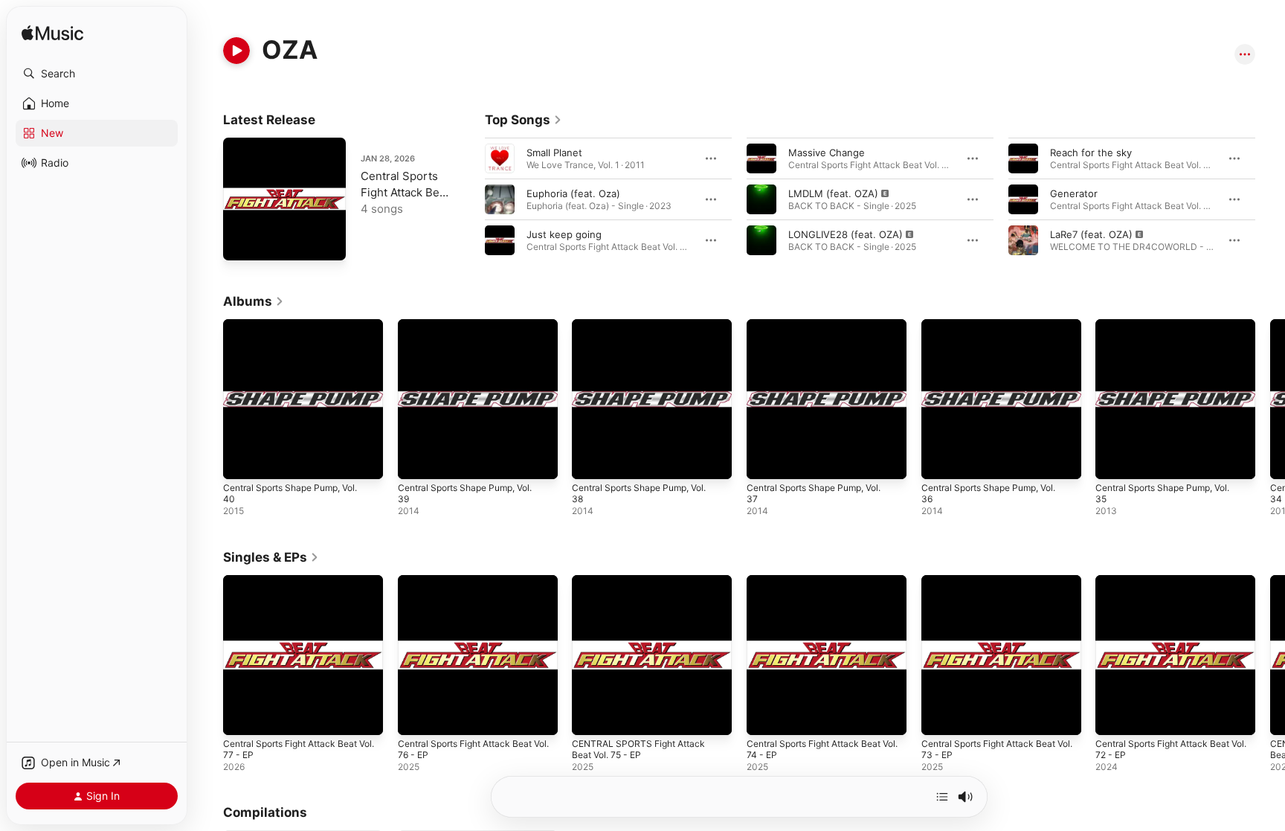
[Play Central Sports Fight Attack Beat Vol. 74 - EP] (765, 716)
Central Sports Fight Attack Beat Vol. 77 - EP (405, 192)
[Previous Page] (470, 199)
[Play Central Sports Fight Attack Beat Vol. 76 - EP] (416, 716)
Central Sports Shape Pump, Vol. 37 (822, 331)
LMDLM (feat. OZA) (833, 193)
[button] (96, 73)
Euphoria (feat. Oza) (573, 193)
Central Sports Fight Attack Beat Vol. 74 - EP (822, 587)
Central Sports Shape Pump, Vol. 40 (298, 331)
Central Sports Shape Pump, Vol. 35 (1170, 331)
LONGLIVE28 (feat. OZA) (845, 234)
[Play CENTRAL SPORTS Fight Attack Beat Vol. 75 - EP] (590, 716)
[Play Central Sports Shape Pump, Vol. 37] (765, 460)
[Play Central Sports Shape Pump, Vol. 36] (940, 460)
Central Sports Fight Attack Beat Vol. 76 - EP (473, 587)
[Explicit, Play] (761, 199)
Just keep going (564, 234)
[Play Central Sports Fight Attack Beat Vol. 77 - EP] (242, 242)
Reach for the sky (1091, 152)
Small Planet (554, 152)
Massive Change (826, 152)
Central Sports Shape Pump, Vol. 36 (996, 331)
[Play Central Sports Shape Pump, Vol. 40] (242, 460)
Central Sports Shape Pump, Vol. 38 (647, 331)
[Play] (236, 50)
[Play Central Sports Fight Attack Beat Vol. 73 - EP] (940, 716)
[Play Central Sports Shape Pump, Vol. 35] (1114, 460)
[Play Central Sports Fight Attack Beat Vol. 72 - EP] (1114, 716)
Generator (1074, 193)
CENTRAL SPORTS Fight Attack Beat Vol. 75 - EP (643, 587)
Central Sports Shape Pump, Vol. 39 (473, 331)
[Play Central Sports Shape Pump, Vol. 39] (416, 460)
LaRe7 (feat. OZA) (1091, 234)
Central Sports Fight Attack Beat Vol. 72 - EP (1170, 587)
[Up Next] (942, 796)
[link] (523, 120)
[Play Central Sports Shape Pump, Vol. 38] (590, 460)
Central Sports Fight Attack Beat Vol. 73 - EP (996, 587)
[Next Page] (1270, 199)
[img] (52, 33)
